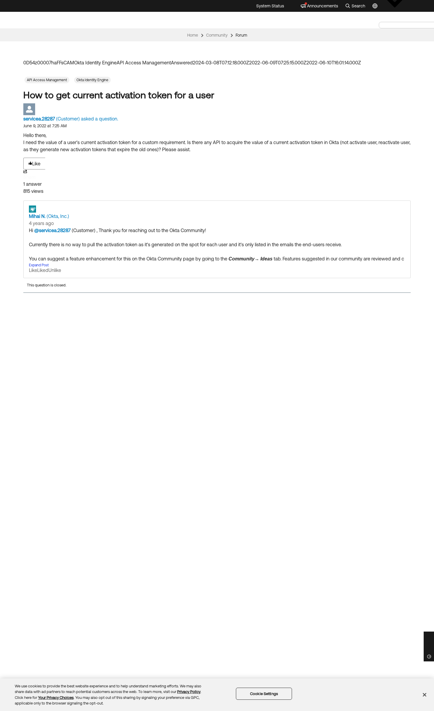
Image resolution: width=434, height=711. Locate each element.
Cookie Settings (264, 694)
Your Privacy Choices (56, 697)
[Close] (424, 694)
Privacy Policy (188, 691)
